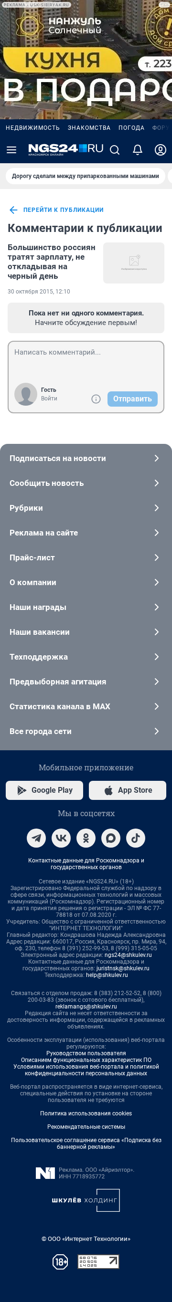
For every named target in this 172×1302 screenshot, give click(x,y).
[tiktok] (135, 838)
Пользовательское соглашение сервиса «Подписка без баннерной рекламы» (86, 1143)
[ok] (86, 838)
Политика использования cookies (86, 1113)
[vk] (61, 838)
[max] (110, 838)
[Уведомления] (137, 149)
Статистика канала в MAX (60, 706)
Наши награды (38, 607)
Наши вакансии (40, 632)
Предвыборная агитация (58, 681)
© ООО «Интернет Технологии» (86, 1238)
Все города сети (41, 731)
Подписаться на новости (58, 458)
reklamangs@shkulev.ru (86, 1006)
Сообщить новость (47, 483)
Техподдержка (39, 657)
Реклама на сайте (44, 532)
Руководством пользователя (86, 1053)
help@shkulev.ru (107, 975)
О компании (33, 582)
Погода (131, 128)
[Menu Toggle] (11, 149)
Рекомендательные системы (86, 1127)
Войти (49, 398)
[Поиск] (114, 149)
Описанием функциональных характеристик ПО (86, 1060)
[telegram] (36, 838)
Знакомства (89, 128)
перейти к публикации (63, 210)
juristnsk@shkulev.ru (123, 968)
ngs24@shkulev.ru (128, 955)
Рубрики (26, 508)
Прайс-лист (32, 557)
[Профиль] (160, 149)
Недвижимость (33, 128)
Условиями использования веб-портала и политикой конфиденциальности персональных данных (86, 1070)
